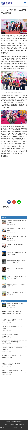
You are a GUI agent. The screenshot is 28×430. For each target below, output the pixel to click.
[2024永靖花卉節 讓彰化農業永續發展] (9, 202)
